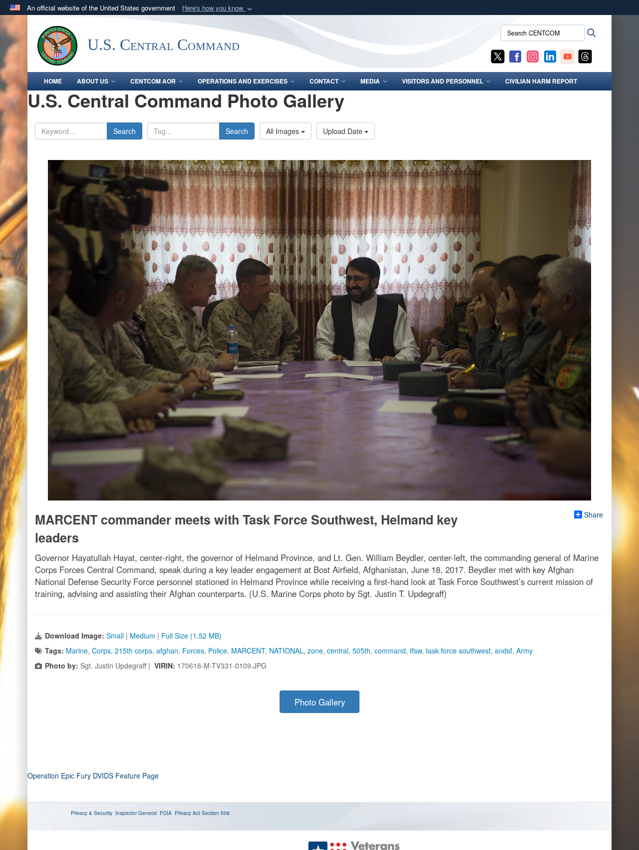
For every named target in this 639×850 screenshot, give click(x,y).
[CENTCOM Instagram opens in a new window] (533, 55)
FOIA (166, 813)
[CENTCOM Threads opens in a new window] (585, 55)
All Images (283, 131)
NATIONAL (286, 651)
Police (217, 651)
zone (315, 651)
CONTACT (324, 81)
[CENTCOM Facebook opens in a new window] (515, 55)
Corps (101, 651)
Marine (77, 651)
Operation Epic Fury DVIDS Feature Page (93, 775)
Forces (193, 651)
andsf (503, 651)
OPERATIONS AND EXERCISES (243, 81)
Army (524, 651)
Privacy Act (187, 813)
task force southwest (458, 651)
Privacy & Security (91, 813)
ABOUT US (92, 81)
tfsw (416, 651)
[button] (218, 8)
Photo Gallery (320, 702)
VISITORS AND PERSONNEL (442, 81)
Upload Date (343, 131)
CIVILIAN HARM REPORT (541, 81)
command (390, 651)
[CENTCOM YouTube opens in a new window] (568, 55)
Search (124, 131)
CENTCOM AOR (153, 81)
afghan (167, 651)
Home (53, 81)
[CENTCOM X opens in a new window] (498, 55)
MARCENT (248, 651)
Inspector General (136, 813)
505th (361, 651)
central (337, 651)
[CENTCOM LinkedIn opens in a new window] (550, 55)
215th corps (133, 651)
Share (593, 514)
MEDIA (370, 81)
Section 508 (216, 813)
